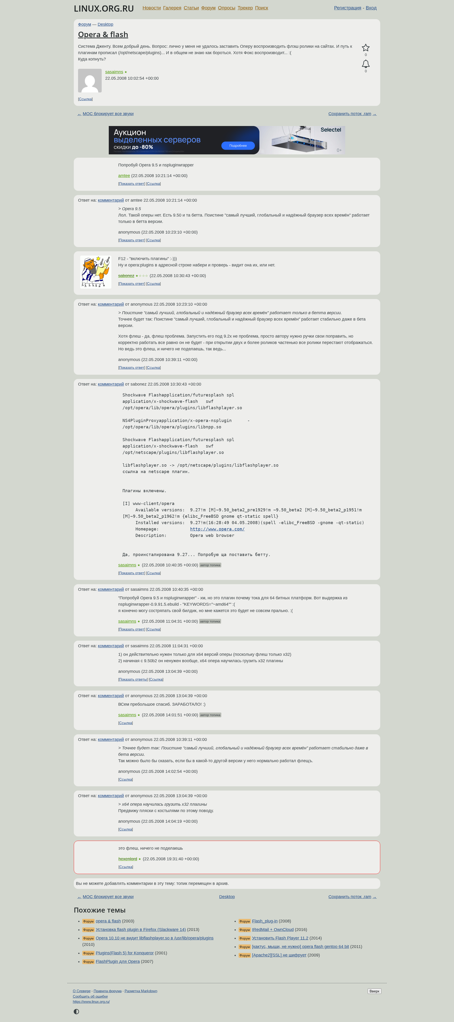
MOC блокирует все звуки (108, 113)
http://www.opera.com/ (217, 528)
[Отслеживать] (366, 64)
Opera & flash (103, 34)
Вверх (375, 991)
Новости (152, 7)
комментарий (111, 200)
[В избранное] (366, 48)
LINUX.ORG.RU (104, 8)
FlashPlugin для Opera (118, 961)
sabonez (126, 275)
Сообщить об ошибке (90, 996)
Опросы (226, 7)
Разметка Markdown (141, 991)
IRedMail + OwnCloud (273, 929)
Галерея (172, 7)
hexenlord (127, 859)
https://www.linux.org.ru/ (91, 1002)
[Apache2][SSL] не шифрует (279, 955)
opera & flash (108, 921)
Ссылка (85, 99)
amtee (124, 175)
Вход (371, 7)
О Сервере (82, 991)
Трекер (245, 7)
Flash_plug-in (265, 921)
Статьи (191, 7)
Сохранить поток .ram (349, 113)
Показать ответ (131, 184)
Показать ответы (133, 679)
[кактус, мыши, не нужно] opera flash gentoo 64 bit (300, 946)
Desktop (105, 24)
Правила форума (108, 991)
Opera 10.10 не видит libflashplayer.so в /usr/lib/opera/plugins (155, 938)
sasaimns (114, 72)
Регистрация (347, 7)
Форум (208, 7)
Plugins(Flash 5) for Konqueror (125, 953)
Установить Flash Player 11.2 (280, 938)
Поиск (261, 7)
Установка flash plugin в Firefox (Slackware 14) (141, 929)
